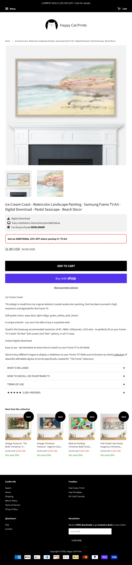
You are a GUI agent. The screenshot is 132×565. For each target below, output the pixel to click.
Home (7, 41)
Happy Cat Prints (74, 551)
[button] (66, 368)
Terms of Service (12, 504)
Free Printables (75, 492)
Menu (12, 8)
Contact (8, 528)
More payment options (66, 287)
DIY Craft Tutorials (77, 496)
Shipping (9, 496)
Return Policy (11, 500)
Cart (124, 8)
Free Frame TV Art (76, 488)
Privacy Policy (11, 509)
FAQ (7, 524)
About (8, 492)
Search (8, 488)
